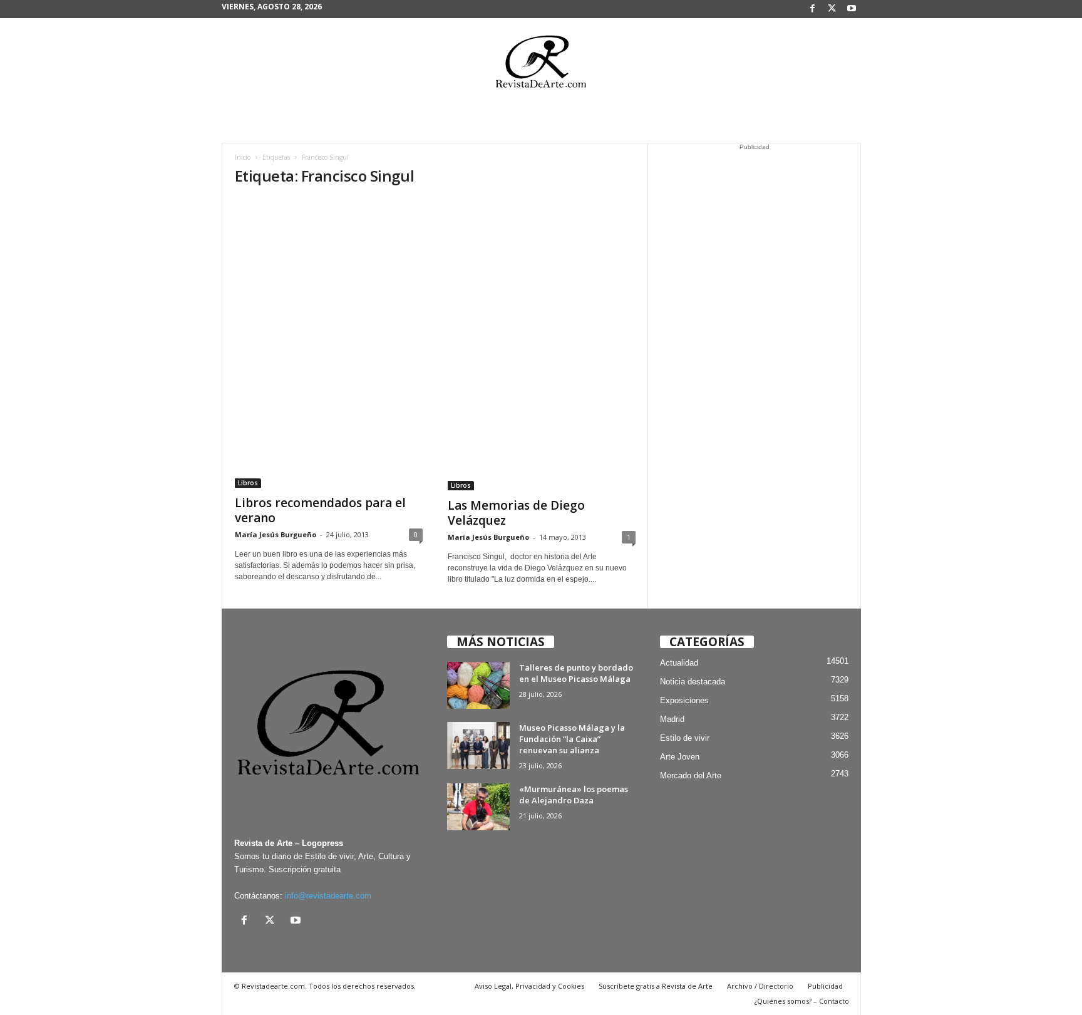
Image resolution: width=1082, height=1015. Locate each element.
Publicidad (825, 986)
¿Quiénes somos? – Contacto (802, 1001)
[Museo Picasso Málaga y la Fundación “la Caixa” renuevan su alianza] (478, 745)
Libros (248, 482)
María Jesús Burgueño (275, 534)
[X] (832, 9)
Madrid (672, 719)
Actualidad (679, 662)
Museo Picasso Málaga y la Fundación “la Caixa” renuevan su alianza (572, 739)
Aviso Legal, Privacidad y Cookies (529, 986)
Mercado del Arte (690, 775)
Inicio (242, 157)
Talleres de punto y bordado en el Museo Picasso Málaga (576, 673)
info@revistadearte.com (328, 895)
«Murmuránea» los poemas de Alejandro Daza (573, 794)
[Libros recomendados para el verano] (329, 343)
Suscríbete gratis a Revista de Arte (656, 986)
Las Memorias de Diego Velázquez (516, 512)
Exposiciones (684, 700)
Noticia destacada (692, 681)
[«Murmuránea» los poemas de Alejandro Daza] (478, 806)
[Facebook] (812, 9)
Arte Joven (679, 756)
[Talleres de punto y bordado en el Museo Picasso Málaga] (478, 685)
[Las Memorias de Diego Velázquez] (542, 344)
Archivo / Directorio (760, 986)
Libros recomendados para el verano (320, 510)
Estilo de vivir (684, 738)
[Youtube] (851, 9)
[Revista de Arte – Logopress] (541, 65)
